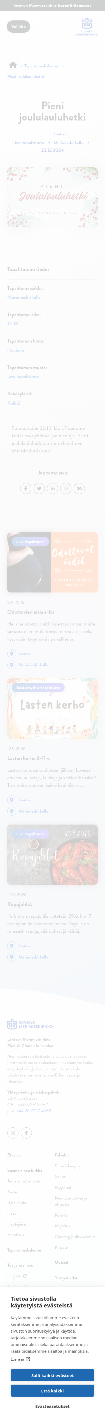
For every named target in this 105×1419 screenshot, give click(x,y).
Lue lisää (17, 1359)
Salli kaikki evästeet (52, 1375)
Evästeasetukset (52, 1406)
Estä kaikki (52, 1391)
